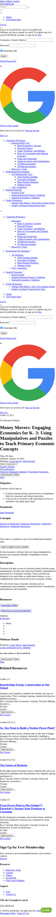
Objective (4, 472)
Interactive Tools (13, 870)
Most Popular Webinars (27, 182)
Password (4, 45)
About (8, 17)
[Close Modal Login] (1, 27)
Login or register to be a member (14, 547)
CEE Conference (19, 187)
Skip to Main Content (10, 1)
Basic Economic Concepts (29, 145)
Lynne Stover (15, 461)
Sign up (3, 858)
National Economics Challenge (25, 198)
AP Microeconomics (26, 164)
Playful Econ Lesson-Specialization (16, 611)
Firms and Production (27, 158)
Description (33, 472)
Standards (13, 472)
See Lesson (5, 715)
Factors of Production (10, 524)
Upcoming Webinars (26, 179)
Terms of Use (23, 913)
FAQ (8, 892)
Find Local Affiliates (15, 880)
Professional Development (18, 171)
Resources (20, 143)
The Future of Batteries (13, 765)
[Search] (28, 7)
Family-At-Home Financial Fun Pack (28, 205)
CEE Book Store (13, 19)
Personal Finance (25, 148)
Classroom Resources (15, 140)
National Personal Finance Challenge (28, 195)
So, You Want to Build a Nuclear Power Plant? (27, 727)
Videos (9, 875)
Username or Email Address (12, 40)
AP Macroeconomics (26, 166)
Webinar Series (24, 184)
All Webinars (22, 174)
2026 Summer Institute (27, 177)
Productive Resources (30, 524)
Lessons (9, 872)
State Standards (7, 512)
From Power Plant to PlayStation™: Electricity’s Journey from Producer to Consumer (22, 808)
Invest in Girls (17, 192)
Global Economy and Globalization (33, 161)
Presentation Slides (9, 605)
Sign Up (4, 135)
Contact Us (11, 894)
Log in (3, 24)
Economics (5, 618)
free (39, 35)
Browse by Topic (19, 169)
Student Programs (14, 190)
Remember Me (10, 51)
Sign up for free (32, 130)
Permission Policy (8, 913)
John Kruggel (29, 461)
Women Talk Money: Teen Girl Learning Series (33, 203)
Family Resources (14, 200)
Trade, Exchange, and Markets (31, 151)
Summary (23, 472)
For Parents (11, 878)
